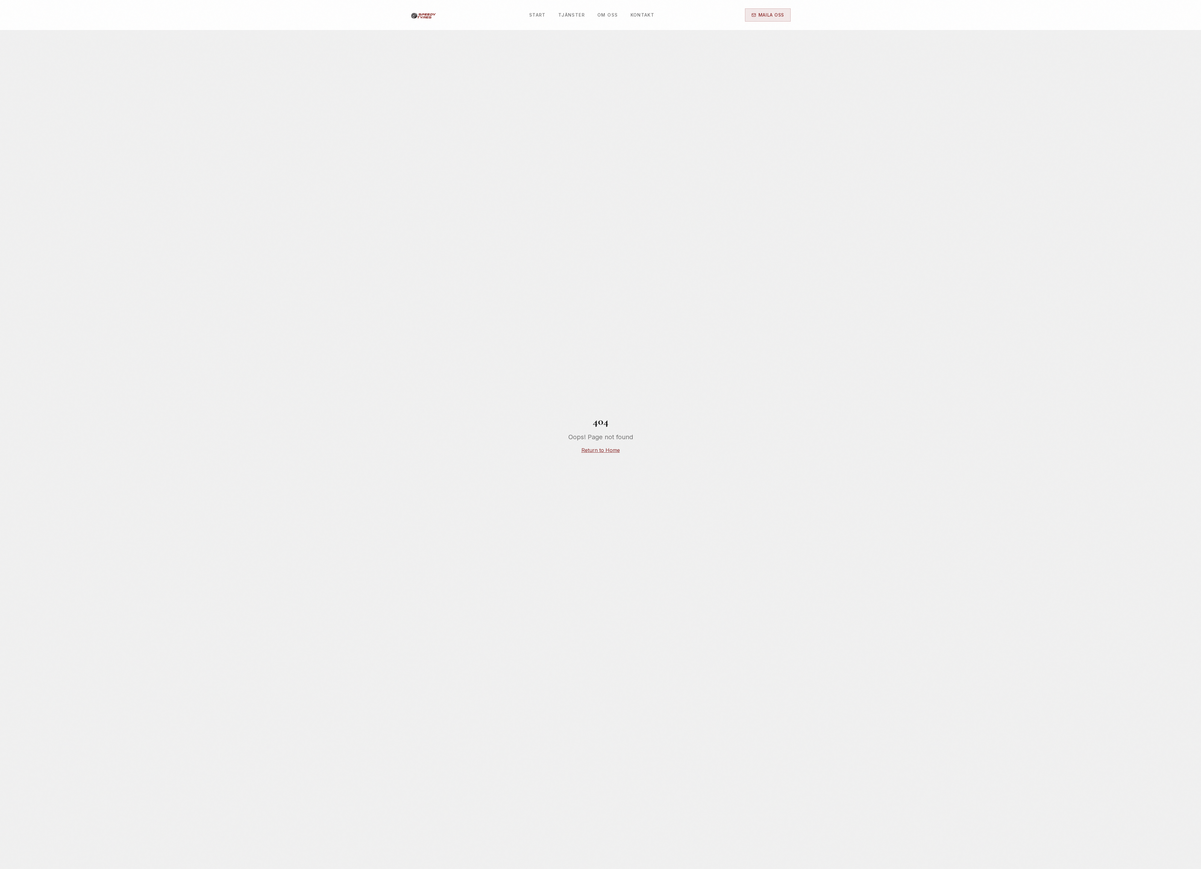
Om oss (607, 15)
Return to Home (600, 450)
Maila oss (771, 15)
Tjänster (571, 15)
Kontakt (643, 15)
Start (537, 15)
